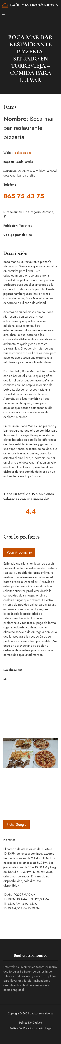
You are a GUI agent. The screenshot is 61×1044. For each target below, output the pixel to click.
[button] (57, 5)
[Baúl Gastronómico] (5, 5)
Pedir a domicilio (19, 552)
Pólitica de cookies (30, 1023)
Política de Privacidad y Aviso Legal (30, 1028)
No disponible (21, 153)
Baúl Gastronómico (32, 5)
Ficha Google (16, 824)
